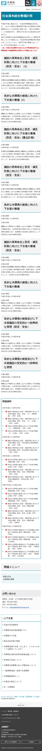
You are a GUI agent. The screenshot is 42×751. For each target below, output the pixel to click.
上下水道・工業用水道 (25, 696)
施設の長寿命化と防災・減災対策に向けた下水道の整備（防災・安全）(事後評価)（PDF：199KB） (23, 520)
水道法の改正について (13, 681)
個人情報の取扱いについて (10, 715)
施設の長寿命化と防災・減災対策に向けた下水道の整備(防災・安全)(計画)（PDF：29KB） (23, 479)
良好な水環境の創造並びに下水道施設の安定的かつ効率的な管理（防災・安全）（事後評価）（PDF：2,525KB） (23, 554)
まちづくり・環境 (12, 696)
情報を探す (33, 4)
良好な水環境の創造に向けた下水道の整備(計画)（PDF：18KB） (23, 466)
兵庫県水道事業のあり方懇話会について (20, 665)
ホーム (3, 696)
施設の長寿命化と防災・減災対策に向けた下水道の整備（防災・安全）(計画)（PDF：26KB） (23, 513)
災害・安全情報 (39, 4)
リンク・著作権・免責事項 (10, 711)
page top (21, 705)
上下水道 (8, 618)
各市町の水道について (13, 660)
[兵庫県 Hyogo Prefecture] (8, 3)
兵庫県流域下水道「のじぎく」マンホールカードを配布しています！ (22, 648)
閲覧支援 (28, 4)
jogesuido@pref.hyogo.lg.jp (19, 607)
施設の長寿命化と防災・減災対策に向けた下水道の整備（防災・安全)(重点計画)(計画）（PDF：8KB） (23, 450)
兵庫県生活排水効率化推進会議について (20, 654)
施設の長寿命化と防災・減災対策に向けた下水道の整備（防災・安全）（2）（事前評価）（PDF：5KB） (23, 414)
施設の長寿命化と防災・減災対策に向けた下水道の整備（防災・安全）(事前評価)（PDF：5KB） (23, 472)
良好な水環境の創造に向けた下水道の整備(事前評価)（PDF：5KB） (23, 461)
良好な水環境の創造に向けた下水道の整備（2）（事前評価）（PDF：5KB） (23, 427)
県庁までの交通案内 (11, 742)
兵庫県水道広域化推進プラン (15, 630)
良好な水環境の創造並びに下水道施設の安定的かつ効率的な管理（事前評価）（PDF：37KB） (23, 532)
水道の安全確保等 (11, 625)
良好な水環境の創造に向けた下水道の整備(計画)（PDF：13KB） (23, 495)
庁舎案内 (31, 742)
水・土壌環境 (9, 687)
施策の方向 (7, 576)
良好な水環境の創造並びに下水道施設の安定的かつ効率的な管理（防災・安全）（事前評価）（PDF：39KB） (23, 546)
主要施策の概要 (8, 579)
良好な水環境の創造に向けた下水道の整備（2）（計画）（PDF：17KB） (23, 432)
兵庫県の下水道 (10, 636)
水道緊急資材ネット (12, 676)
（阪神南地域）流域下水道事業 (16, 671)
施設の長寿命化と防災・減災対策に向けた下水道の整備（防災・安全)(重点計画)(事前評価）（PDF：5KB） (23, 443)
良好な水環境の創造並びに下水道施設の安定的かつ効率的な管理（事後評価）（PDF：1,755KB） (23, 539)
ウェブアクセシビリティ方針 (11, 718)
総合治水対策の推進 (12, 641)
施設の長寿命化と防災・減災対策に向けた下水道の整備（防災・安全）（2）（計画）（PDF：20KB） (23, 421)
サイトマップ (6, 721)
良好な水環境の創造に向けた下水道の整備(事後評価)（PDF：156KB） (23, 500)
